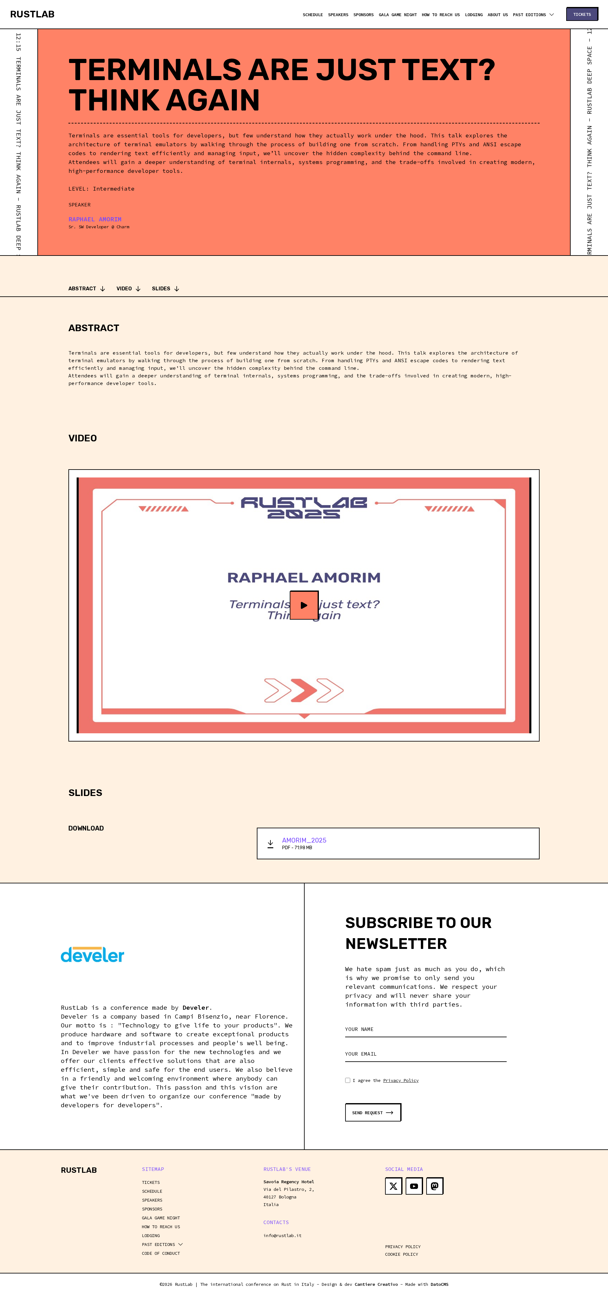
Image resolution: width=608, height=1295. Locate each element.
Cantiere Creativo (376, 1284)
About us (498, 14)
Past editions (529, 14)
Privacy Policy (401, 1080)
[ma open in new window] (434, 1186)
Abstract (82, 289)
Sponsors (363, 14)
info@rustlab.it (282, 1235)
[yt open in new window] (414, 1186)
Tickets (151, 1182)
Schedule (313, 14)
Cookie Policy (401, 1254)
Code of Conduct (161, 1253)
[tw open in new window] (393, 1186)
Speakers (338, 14)
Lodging (474, 14)
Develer (195, 1007)
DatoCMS (439, 1284)
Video (124, 289)
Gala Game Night (398, 14)
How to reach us (441, 14)
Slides (161, 289)
